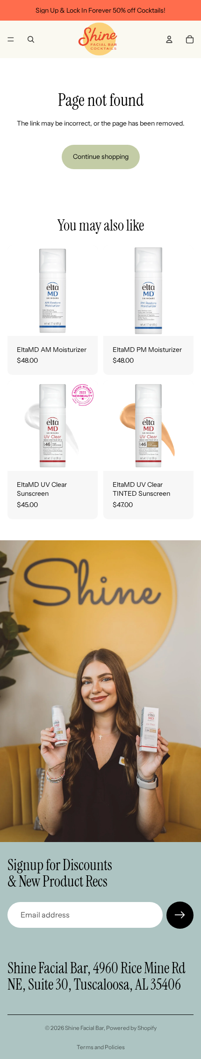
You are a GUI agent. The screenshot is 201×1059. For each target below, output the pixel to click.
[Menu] (11, 39)
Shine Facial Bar (84, 1027)
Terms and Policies (101, 1047)
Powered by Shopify (131, 1027)
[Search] (31, 39)
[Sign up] (180, 915)
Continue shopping (101, 156)
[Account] (169, 39)
